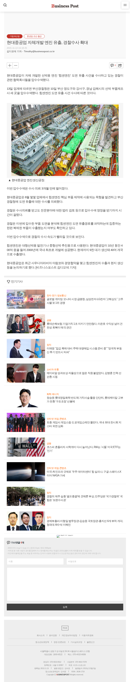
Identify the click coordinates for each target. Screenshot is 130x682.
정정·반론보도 (60, 642)
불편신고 (91, 642)
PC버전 (65, 628)
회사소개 (41, 635)
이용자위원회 (87, 635)
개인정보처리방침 (69, 635)
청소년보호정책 (42, 642)
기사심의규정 (76, 642)
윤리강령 (53, 635)
